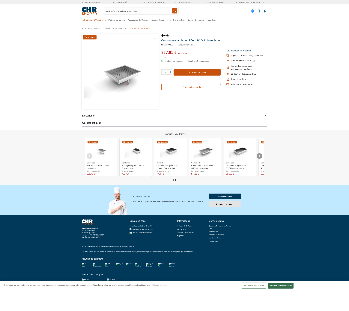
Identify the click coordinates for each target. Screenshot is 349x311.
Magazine (180, 236)
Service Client (213, 231)
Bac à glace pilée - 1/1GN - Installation (98, 166)
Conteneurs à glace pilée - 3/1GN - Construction (237, 166)
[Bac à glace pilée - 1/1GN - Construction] (136, 150)
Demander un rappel (225, 204)
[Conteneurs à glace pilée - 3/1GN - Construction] (240, 150)
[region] (174, 296)
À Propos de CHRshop (185, 226)
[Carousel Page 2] (175, 180)
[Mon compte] (253, 11)
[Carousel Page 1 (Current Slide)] (173, 180)
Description (88, 115)
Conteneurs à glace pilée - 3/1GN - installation (202, 166)
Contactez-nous (225, 196)
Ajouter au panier (198, 72)
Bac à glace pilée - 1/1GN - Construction (133, 166)
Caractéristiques (91, 122)
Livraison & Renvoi (215, 238)
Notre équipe (181, 229)
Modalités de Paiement (216, 234)
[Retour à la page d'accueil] (89, 11)
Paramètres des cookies (254, 286)
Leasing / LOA (213, 241)
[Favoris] (259, 11)
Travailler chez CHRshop (185, 232)
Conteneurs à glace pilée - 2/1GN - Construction (168, 166)
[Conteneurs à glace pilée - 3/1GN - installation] (205, 150)
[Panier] (265, 11)
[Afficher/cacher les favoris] (155, 37)
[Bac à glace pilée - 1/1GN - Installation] (101, 150)
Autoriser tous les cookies (281, 286)
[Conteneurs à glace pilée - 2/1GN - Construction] (170, 150)
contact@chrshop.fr (145, 232)
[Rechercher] (174, 10)
